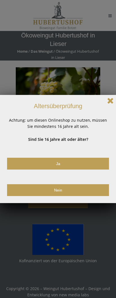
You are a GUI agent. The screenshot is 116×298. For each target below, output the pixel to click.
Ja (58, 163)
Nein (58, 190)
